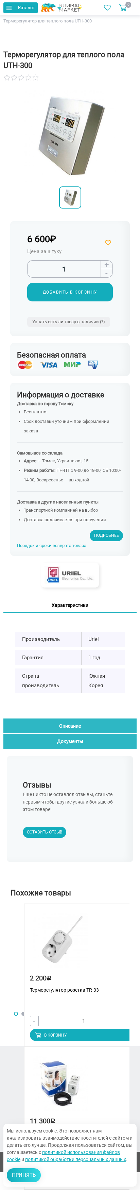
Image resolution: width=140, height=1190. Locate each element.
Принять (24, 1175)
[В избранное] (109, 243)
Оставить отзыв (44, 832)
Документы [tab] (70, 741)
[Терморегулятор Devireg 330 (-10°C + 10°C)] (61, 1086)
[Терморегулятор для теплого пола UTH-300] (70, 197)
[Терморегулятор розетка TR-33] (61, 943)
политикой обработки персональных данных (75, 1159)
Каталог (26, 7)
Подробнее (106, 535)
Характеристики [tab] (70, 605)
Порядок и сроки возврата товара (51, 545)
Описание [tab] (70, 726)
